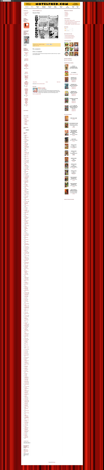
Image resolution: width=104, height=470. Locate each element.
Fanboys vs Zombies (26, 377)
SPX (25, 207)
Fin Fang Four (25, 185)
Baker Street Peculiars (26, 326)
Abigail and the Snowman (26, 244)
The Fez (25, 166)
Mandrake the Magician (26, 307)
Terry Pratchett (25, 277)
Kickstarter (26, 252)
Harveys (25, 246)
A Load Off (26, 349)
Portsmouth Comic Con (26, 223)
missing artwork (25, 436)
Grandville (26, 386)
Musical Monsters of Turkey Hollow (26, 272)
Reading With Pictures (26, 294)
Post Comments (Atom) (41, 83)
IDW (25, 232)
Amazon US (74, 80)
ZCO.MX (25, 160)
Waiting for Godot (26, 429)
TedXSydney (26, 313)
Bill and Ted (26, 355)
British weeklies (25, 360)
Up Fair (25, 425)
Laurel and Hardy (26, 403)
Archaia (25, 351)
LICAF (25, 168)
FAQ (25, 375)
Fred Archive (26, 147)
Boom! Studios (25, 119)
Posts (67, 28)
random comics (25, 189)
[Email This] (47, 44)
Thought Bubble (25, 146)
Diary (25, 370)
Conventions (26, 158)
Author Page (67, 60)
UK (73, 119)
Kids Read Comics (26, 289)
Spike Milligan (25, 415)
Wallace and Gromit (26, 431)
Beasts (25, 352)
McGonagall (26, 235)
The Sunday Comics (26, 422)
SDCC (25, 312)
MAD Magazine (26, 305)
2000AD (25, 249)
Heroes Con (26, 205)
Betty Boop (26, 237)
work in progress (25, 152)
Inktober (25, 398)
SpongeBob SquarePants (26, 417)
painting (25, 225)
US (74, 119)
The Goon (26, 315)
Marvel (25, 180)
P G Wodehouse (26, 309)
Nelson (25, 338)
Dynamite (26, 218)
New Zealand (26, 169)
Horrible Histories (25, 210)
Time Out (25, 316)
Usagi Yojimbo (25, 427)
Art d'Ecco (26, 230)
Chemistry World (26, 366)
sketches (25, 135)
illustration (26, 149)
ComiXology (26, 330)
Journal (25, 399)
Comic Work (26, 12)
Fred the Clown (25, 140)
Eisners (25, 299)
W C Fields (26, 344)
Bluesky (66, 12)
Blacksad (26, 357)
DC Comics (26, 284)
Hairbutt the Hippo (26, 392)
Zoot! (25, 432)
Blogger (54, 462)
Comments (67, 30)
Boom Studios (25, 191)
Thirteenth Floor (26, 341)
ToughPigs (26, 342)
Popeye (25, 161)
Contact (25, 15)
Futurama (26, 383)
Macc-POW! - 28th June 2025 (70, 20)
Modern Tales (26, 412)
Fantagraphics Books (26, 121)
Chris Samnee (25, 257)
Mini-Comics (26, 268)
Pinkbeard (26, 292)
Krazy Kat (26, 303)
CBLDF (25, 327)
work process (26, 199)
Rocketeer (26, 197)
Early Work (26, 260)
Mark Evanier (26, 410)
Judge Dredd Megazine (26, 401)
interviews (26, 255)
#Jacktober (26, 171)
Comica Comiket (25, 282)
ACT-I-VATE (26, 117)
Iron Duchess (26, 162)
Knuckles (26, 201)
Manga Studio (25, 165)
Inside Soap (26, 186)
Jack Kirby (26, 247)
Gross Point (26, 336)
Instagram (66, 13)
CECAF (25, 192)
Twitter (25, 424)
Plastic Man (26, 274)
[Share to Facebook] (50, 44)
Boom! (75, 79)
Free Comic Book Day (26, 381)
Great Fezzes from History (26, 263)
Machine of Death (26, 405)
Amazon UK (74, 81)
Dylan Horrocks (25, 333)
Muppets (25, 141)
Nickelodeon (26, 290)
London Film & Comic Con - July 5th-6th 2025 (72, 21)
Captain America (25, 362)
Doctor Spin (26, 371)
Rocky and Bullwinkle (26, 203)
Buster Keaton (25, 251)
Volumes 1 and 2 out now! (73, 74)
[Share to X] (49, 44)
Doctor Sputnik (25, 287)
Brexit (25, 358)
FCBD (25, 300)
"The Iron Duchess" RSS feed (70, 36)
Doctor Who (26, 156)
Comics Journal (25, 368)
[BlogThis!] (48, 44)
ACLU (25, 350)
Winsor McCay (25, 318)
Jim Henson (26, 239)
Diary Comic (37, 45)
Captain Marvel (25, 329)
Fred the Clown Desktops (26, 123)
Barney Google (25, 217)
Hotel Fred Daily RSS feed (69, 35)
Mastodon (66, 14)
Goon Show (26, 301)
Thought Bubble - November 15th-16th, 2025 (72, 24)
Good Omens (26, 384)
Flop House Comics (26, 379)
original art (26, 437)
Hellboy (25, 265)
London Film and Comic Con (26, 178)
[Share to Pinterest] (51, 44)
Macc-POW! (26, 241)
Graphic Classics (25, 388)
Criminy (25, 234)
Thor (25, 174)
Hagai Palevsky (25, 390)
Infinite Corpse (25, 396)
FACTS (25, 173)
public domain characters (26, 228)
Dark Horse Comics (26, 296)
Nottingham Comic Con (26, 182)
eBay (25, 434)
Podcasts (26, 339)
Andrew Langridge (26, 324)
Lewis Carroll (26, 253)
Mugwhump (26, 212)
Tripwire (25, 278)
